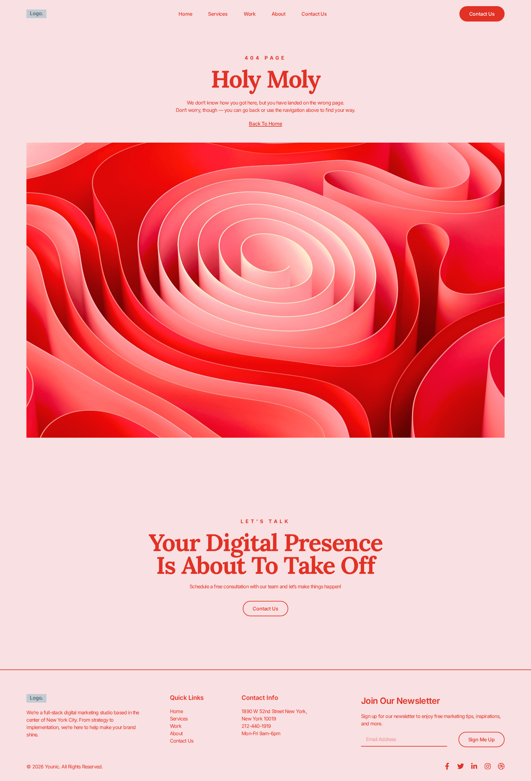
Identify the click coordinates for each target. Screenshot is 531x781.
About (278, 14)
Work (250, 14)
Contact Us (314, 14)
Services (217, 14)
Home (185, 14)
